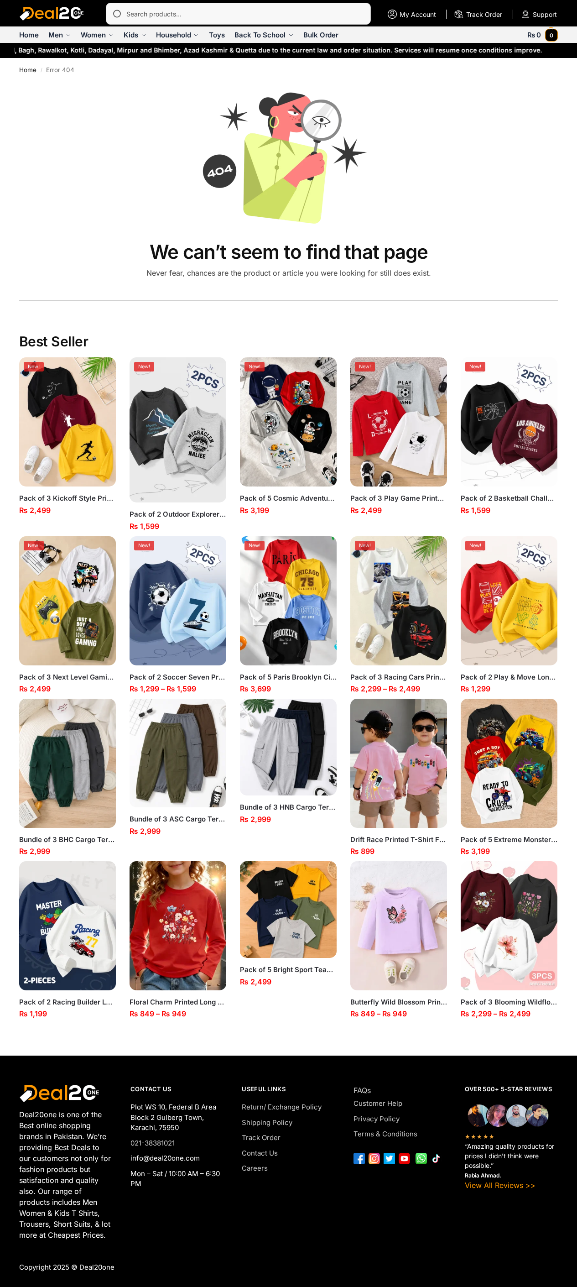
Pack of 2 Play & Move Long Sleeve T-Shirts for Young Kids (509, 677)
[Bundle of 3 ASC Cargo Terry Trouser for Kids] (178, 753)
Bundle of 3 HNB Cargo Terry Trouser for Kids (288, 807)
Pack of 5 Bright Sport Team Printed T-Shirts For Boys (288, 969)
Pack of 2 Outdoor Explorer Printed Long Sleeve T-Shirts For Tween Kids (178, 514)
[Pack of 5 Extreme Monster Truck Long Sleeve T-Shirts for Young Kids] (509, 763)
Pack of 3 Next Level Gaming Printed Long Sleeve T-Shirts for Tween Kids (67, 677)
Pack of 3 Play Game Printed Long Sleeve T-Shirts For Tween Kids (398, 498)
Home (27, 69)
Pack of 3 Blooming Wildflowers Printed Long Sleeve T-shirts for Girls (509, 1002)
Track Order (261, 1137)
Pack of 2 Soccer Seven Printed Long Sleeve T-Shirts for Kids (178, 677)
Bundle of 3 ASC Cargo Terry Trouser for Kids (178, 819)
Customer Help (377, 1103)
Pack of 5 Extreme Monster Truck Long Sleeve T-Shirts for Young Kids (509, 839)
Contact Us (260, 1153)
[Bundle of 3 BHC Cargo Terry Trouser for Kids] (67, 763)
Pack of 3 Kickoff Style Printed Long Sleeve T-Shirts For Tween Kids (67, 498)
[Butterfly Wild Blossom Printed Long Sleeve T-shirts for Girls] (398, 925)
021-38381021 (152, 1143)
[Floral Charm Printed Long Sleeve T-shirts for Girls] (178, 925)
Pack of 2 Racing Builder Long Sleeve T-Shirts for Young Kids (67, 1002)
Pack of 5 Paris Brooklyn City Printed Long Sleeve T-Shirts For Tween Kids (288, 677)
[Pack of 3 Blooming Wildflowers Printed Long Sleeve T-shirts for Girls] (509, 925)
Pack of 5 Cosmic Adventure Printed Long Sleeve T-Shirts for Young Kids (288, 498)
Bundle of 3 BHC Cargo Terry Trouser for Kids (67, 839)
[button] (542, 35)
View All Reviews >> (500, 1185)
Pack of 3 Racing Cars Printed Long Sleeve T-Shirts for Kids (398, 677)
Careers (255, 1168)
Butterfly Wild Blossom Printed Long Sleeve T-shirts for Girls (398, 1002)
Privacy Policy (376, 1118)
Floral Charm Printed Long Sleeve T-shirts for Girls (178, 1002)
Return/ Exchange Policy (282, 1107)
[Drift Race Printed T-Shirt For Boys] (398, 763)
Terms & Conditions (385, 1134)
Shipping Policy (267, 1122)
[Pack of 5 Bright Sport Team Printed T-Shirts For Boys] (288, 909)
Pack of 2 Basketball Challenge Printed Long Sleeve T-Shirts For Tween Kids (509, 498)
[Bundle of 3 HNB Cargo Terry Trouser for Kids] (288, 747)
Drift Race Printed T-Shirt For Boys (398, 839)
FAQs (362, 1090)
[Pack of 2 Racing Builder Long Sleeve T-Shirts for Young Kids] (67, 925)
